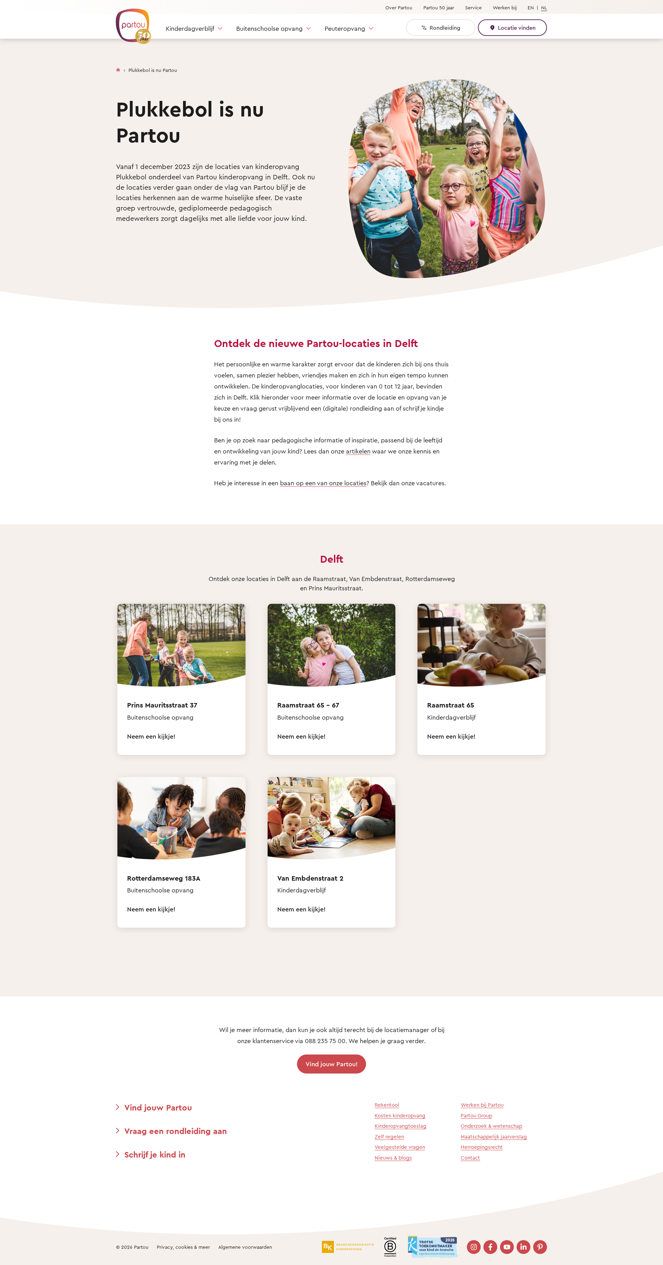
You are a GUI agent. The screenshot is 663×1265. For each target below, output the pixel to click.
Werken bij (505, 7)
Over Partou (398, 7)
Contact (470, 1157)
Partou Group (476, 1115)
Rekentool (387, 1105)
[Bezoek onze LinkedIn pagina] (523, 1247)
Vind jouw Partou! (332, 1064)
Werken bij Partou (482, 1105)
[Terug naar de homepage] (130, 22)
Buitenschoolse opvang (269, 28)
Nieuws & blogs (393, 1157)
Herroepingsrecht (482, 1147)
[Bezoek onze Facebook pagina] (490, 1247)
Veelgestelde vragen (400, 1147)
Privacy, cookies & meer (183, 1247)
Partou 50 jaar (438, 7)
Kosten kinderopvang (400, 1115)
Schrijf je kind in (154, 1154)
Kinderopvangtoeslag (400, 1126)
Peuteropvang (345, 28)
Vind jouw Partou (158, 1107)
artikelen (358, 451)
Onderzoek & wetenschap (491, 1126)
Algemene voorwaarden (245, 1247)
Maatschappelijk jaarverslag (494, 1136)
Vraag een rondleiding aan (175, 1131)
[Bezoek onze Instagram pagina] (474, 1247)
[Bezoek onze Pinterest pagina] (540, 1247)
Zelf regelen (389, 1136)
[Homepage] (118, 68)
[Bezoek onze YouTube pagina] (507, 1247)
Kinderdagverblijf (190, 28)
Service (473, 7)
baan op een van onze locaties (323, 483)
